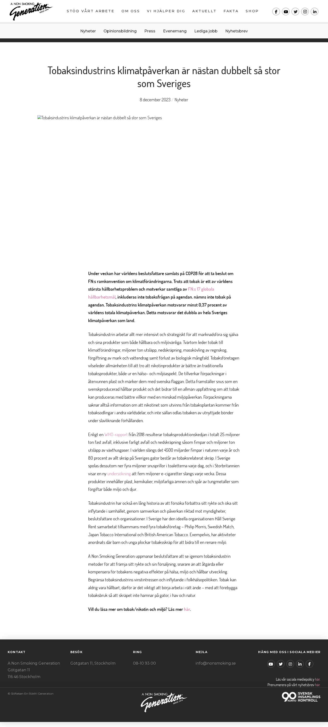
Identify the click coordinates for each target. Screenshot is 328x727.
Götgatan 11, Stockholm (92, 663)
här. (317, 684)
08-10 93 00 (144, 663)
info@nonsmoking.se (216, 663)
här (317, 679)
